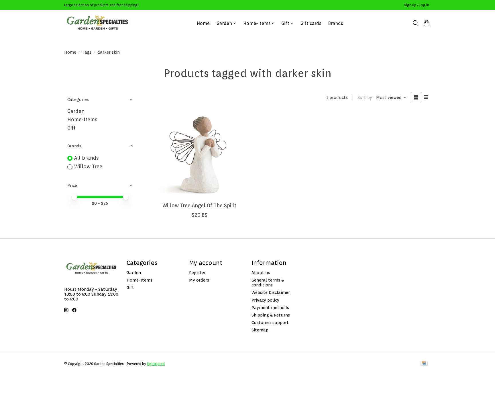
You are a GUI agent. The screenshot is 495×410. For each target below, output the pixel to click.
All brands (86, 158)
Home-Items (82, 119)
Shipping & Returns (271, 315)
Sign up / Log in (416, 5)
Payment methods (270, 307)
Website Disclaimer (271, 292)
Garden (76, 111)
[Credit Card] (424, 363)
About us (261, 272)
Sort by (365, 97)
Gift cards (310, 23)
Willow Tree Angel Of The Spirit (199, 205)
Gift (71, 128)
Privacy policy (265, 300)
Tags (87, 52)
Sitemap (260, 329)
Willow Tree (88, 166)
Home (203, 23)
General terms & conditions (268, 282)
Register (197, 272)
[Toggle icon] (415, 23)
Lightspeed (156, 364)
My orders (199, 280)
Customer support (270, 322)
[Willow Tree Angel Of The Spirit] (199, 155)
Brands (335, 23)
